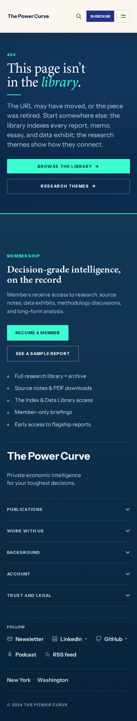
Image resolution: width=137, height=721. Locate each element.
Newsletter (29, 639)
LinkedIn (71, 639)
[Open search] (78, 16)
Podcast (25, 654)
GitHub (113, 639)
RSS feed (64, 654)
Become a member (37, 332)
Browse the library (68, 166)
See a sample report (43, 353)
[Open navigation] (123, 16)
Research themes (68, 186)
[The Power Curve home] (28, 16)
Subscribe (100, 16)
